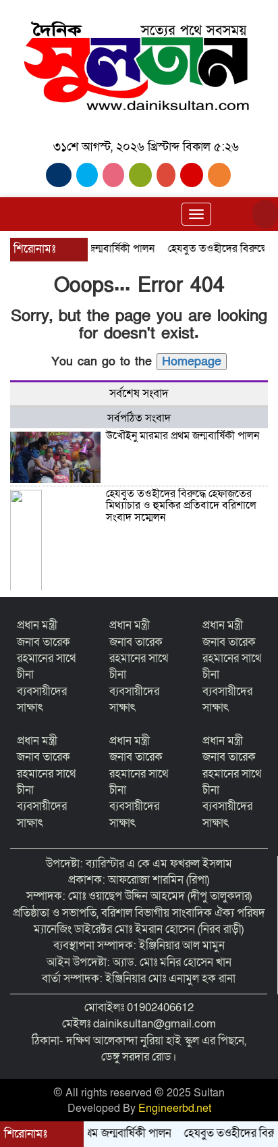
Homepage (191, 361)
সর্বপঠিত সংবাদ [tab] (139, 418)
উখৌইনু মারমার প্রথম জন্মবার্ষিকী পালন (182, 435)
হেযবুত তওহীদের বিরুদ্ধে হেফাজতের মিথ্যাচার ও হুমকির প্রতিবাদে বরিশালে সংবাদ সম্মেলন (181, 505)
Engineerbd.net (174, 1108)
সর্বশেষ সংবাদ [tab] (139, 393)
